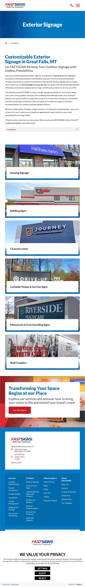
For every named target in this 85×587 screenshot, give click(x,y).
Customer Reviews (68, 492)
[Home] (15, 5)
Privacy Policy (6, 584)
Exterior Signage (32, 482)
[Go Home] (6, 43)
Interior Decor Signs (31, 487)
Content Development (14, 483)
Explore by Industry (30, 519)
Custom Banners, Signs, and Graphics (33, 494)
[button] (81, 534)
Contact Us (65, 495)
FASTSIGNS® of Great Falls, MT (34, 85)
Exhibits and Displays (31, 501)
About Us (65, 484)
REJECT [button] (42, 578)
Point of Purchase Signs (32, 507)
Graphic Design (14, 494)
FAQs (46, 489)
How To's (47, 493)
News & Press (49, 482)
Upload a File (66, 499)
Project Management (14, 502)
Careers (64, 488)
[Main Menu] (78, 5)
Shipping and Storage (13, 508)
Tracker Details (15, 584)
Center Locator (16, 462)
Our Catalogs (66, 503)
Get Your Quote (19, 410)
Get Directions (20, 454)
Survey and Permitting (13, 514)
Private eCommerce (13, 489)
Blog (45, 486)
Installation (13, 498)
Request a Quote (50, 500)
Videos (46, 497)
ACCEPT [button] (42, 573)
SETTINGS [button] (42, 568)
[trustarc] (79, 584)
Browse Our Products (31, 513)
